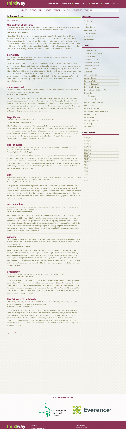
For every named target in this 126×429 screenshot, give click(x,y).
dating (15, 57)
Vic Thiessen (36, 92)
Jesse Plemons (75, 177)
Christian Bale (38, 177)
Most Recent (89, 39)
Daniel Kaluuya (51, 239)
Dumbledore (11, 302)
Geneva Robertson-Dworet (42, 90)
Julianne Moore (49, 57)
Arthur (9, 57)
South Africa (52, 30)
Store (48, 10)
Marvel (53, 90)
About (24, 10)
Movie (26, 180)
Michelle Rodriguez (35, 242)
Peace (85, 4)
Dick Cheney (47, 177)
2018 (86, 143)
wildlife (60, 30)
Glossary (78, 10)
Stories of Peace (90, 33)
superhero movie (26, 92)
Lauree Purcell (90, 99)
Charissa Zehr (89, 56)
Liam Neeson (15, 242)
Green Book (19, 274)
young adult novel (32, 209)
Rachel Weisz (24, 150)
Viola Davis (10, 244)
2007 (86, 177)
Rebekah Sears (90, 114)
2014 (86, 156)
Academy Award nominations (16, 177)
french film (24, 27)
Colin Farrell (32, 239)
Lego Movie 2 (33, 120)
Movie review (32, 30)
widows (16, 244)
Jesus (76, 4)
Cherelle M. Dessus (91, 62)
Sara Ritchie (89, 117)
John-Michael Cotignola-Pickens (97, 90)
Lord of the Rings (39, 207)
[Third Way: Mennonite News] (16, 4)
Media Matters (59, 57)
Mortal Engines (60, 207)
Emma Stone (21, 147)
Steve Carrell (42, 180)
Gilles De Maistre (62, 27)
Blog (86, 24)
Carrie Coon (23, 239)
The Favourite (33, 150)
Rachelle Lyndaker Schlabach (96, 111)
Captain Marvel (20, 90)
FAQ (86, 10)
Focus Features (39, 147)
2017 (86, 147)
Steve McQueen (66, 242)
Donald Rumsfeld (57, 177)
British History (12, 147)
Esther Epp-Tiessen (92, 75)
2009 (86, 171)
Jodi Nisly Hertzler (91, 87)
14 (13, 20)
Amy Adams (29, 177)
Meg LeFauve (60, 90)
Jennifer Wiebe (90, 81)
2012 (86, 162)
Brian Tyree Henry (13, 239)
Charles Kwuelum (91, 59)
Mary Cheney (20, 180)
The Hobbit (16, 209)
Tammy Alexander (91, 120)
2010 (86, 168)
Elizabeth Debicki (62, 239)
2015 (86, 153)
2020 (86, 137)
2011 (86, 165)
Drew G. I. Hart (90, 68)
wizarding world (32, 304)
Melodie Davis (89, 105)
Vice (48, 180)
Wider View (88, 36)
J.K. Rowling (37, 302)
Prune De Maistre (42, 30)
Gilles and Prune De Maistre (47, 27)
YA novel (23, 209)
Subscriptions (36, 10)
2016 (86, 150)
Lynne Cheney (11, 180)
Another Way (89, 21)
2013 (86, 159)
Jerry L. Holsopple (26, 152)
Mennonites (53, 4)
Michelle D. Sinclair (91, 108)
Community (66, 4)
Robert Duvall (55, 242)
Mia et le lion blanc (20, 30)
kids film (18, 120)
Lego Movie (25, 120)
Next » (16, 20)
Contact (66, 10)
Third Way (88, 123)
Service (106, 4)
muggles (71, 302)
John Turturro (38, 57)
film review (11, 27)
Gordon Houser (90, 78)
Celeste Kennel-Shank (93, 53)
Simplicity (95, 4)
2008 (86, 174)
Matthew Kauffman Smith (25, 60)
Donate (57, 10)
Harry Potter (28, 302)
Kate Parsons (89, 96)
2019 (86, 140)
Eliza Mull (88, 72)
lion (69, 27)
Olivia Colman (67, 147)
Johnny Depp (46, 302)
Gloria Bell (29, 57)
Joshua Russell (90, 93)
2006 (86, 180)
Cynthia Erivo (41, 239)
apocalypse (11, 207)
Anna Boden (11, 90)
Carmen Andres (23, 32)
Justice (116, 4)
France (17, 27)
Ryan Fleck (16, 92)
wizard (24, 304)
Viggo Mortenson (58, 274)
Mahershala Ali (28, 274)
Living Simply (89, 27)
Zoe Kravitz (42, 304)
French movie (33, 27)
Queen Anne (16, 150)
